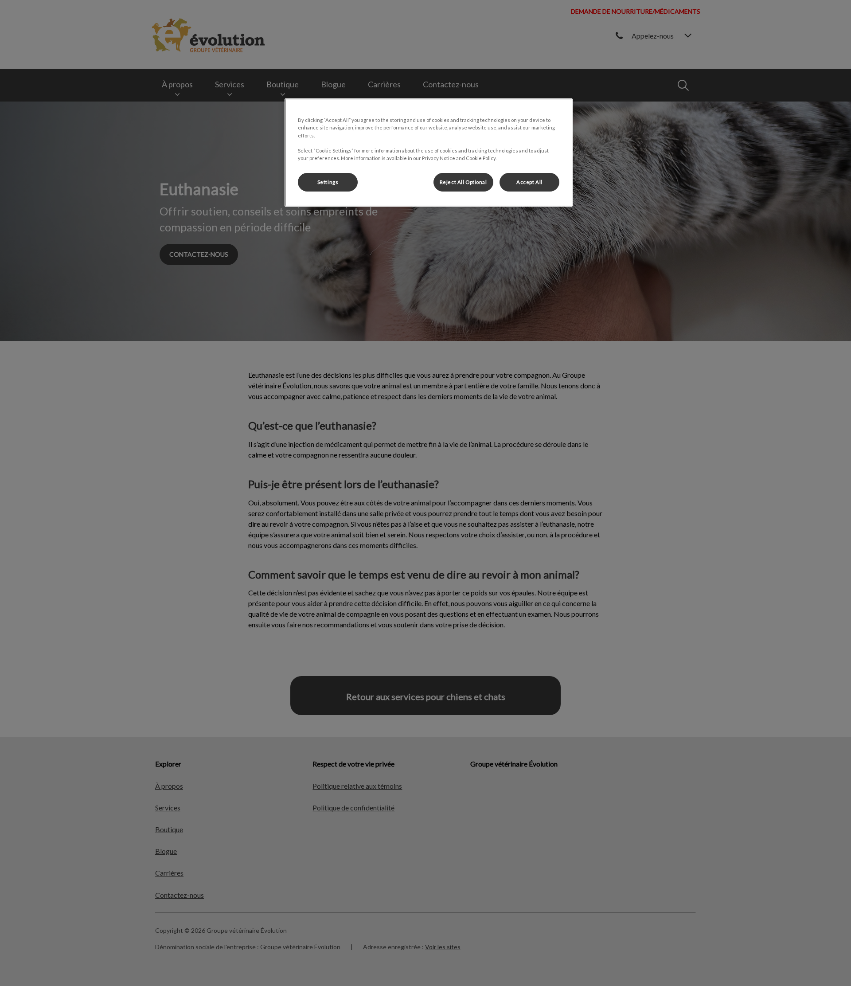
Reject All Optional (463, 182)
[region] (429, 152)
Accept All (529, 182)
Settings (328, 182)
